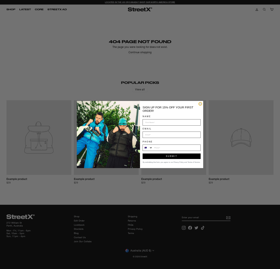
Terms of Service (194, 162)
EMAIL (147, 129)
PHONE (148, 142)
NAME (147, 116)
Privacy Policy (179, 162)
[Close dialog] (200, 103)
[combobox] (148, 148)
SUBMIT (171, 156)
